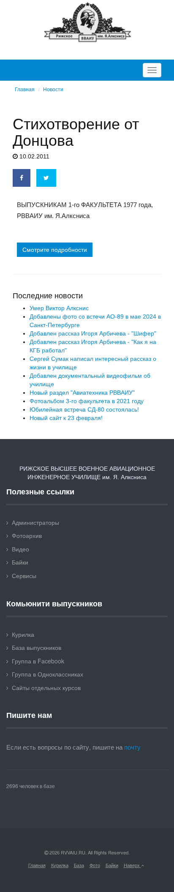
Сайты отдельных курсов (46, 687)
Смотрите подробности (54, 249)
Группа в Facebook (38, 661)
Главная (25, 90)
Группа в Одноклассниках (47, 674)
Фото (95, 865)
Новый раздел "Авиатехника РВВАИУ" (82, 392)
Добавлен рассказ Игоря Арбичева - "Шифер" (93, 333)
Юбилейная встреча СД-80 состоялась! (84, 409)
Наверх (132, 865)
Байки (20, 562)
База (79, 865)
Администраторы (35, 522)
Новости (53, 90)
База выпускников (36, 647)
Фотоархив (27, 535)
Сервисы (24, 575)
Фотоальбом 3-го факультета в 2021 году (87, 401)
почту (132, 746)
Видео (20, 549)
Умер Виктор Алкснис (59, 308)
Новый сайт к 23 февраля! (66, 418)
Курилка (23, 634)
